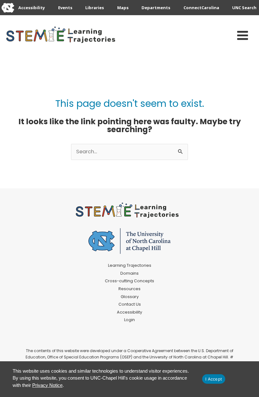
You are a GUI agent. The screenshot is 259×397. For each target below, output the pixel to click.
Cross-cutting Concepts (129, 281)
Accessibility (31, 7)
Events (65, 7)
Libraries (94, 7)
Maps (123, 7)
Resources (129, 288)
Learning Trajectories (129, 265)
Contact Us (129, 304)
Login (129, 319)
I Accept (213, 379)
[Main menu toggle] (242, 35)
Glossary (130, 296)
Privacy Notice (47, 385)
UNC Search (244, 7)
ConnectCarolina (201, 7)
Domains (129, 273)
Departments (156, 7)
